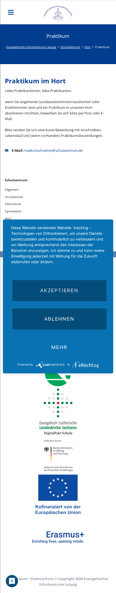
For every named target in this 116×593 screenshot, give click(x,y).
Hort (87, 47)
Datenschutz (41, 578)
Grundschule (14, 197)
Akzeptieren (59, 290)
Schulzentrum (70, 47)
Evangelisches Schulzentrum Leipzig (31, 47)
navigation (11, 12)
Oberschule (13, 204)
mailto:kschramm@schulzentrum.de (53, 150)
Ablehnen (59, 319)
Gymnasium (13, 211)
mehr (59, 347)
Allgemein (12, 189)
